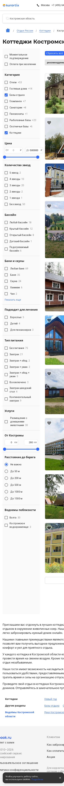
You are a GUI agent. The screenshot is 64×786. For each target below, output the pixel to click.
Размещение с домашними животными (19, 422)
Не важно (16, 464)
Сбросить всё (54, 53)
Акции (51, 757)
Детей (15, 323)
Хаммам (16, 287)
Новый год (50, 699)
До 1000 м (16, 491)
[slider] (4, 157)
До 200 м (15, 478)
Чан (13, 293)
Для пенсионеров (22, 329)
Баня (15, 275)
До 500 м (15, 485)
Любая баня (19, 268)
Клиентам (53, 737)
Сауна (15, 281)
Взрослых (17, 317)
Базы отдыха (51, 705)
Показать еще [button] (13, 299)
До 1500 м (16, 498)
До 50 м (15, 471)
